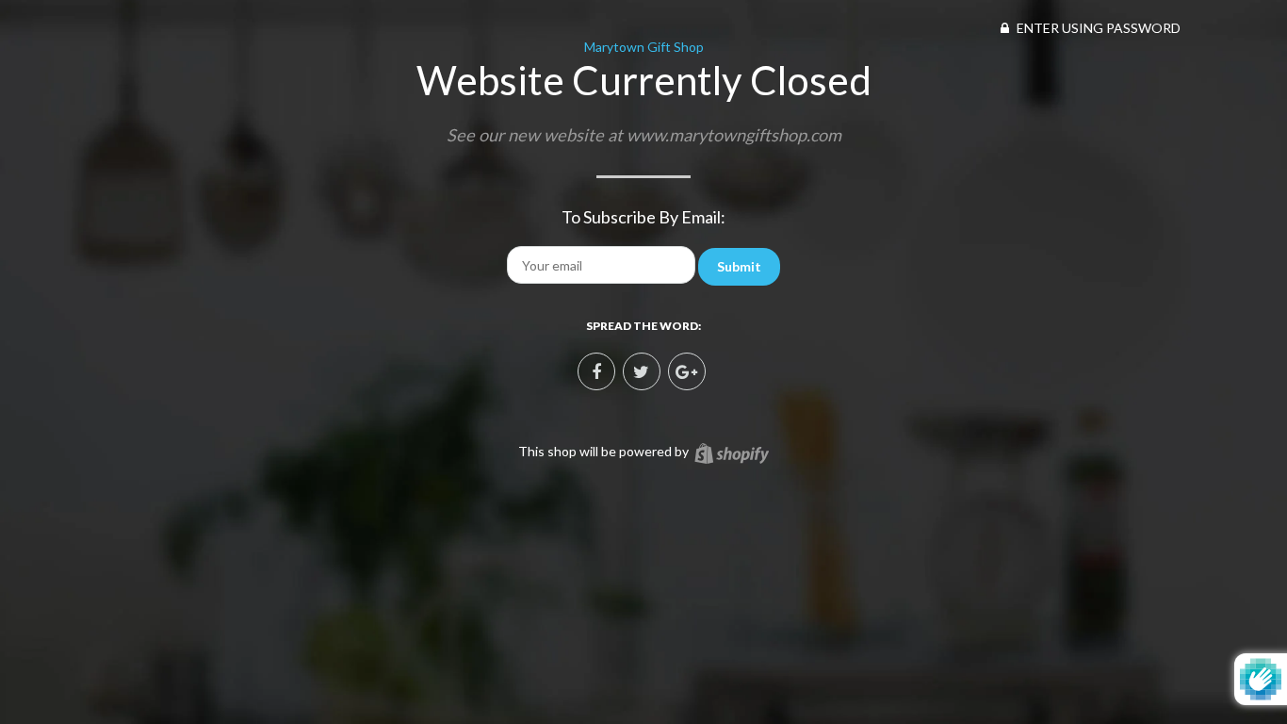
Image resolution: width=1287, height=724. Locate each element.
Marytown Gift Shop (644, 47)
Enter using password (1097, 28)
